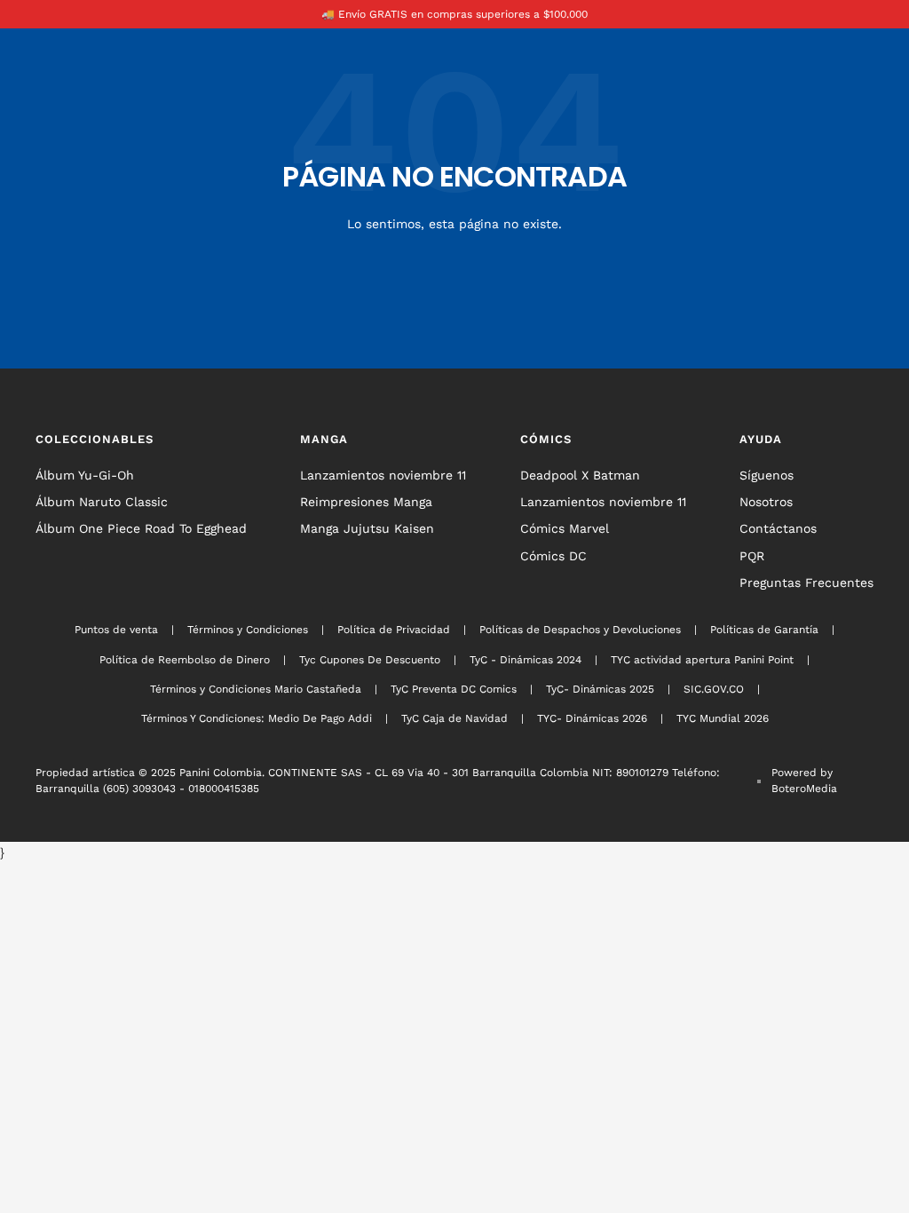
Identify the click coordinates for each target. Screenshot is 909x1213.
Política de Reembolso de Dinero (184, 660)
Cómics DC (553, 556)
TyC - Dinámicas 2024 (525, 660)
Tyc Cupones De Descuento (369, 660)
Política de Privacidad (393, 629)
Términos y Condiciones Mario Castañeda (255, 689)
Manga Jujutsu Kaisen (367, 528)
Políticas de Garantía (764, 629)
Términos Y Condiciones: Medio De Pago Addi (256, 718)
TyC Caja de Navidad (454, 718)
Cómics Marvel (564, 528)
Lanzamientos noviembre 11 (383, 475)
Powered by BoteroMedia (804, 780)
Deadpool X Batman (580, 475)
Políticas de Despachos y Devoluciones (580, 629)
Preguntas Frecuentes (806, 582)
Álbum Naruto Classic (102, 502)
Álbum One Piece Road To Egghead (141, 528)
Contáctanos (778, 528)
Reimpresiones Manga (366, 502)
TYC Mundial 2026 (722, 718)
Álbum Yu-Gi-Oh (85, 475)
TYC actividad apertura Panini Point (702, 660)
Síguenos (766, 475)
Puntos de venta (116, 629)
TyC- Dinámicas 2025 (600, 689)
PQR (751, 556)
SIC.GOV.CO (714, 689)
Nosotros (766, 502)
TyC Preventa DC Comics (454, 689)
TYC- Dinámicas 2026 (592, 718)
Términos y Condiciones (247, 629)
